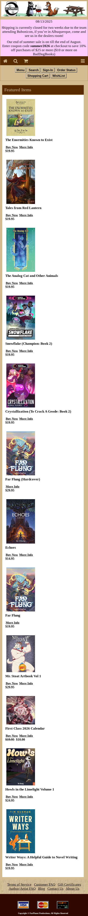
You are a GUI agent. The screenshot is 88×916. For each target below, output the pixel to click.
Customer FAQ (44, 884)
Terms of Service (19, 884)
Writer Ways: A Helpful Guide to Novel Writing (41, 857)
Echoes (10, 547)
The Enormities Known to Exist (29, 140)
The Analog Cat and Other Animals (31, 276)
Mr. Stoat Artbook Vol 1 (23, 676)
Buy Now (12, 147)
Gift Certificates (69, 884)
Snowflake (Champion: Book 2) (28, 344)
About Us (72, 889)
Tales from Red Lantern (23, 208)
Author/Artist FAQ (22, 889)
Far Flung (12, 615)
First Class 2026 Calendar (25, 728)
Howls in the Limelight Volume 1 (29, 789)
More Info (26, 147)
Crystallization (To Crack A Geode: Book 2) (38, 411)
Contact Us (55, 889)
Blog (41, 889)
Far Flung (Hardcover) (22, 479)
